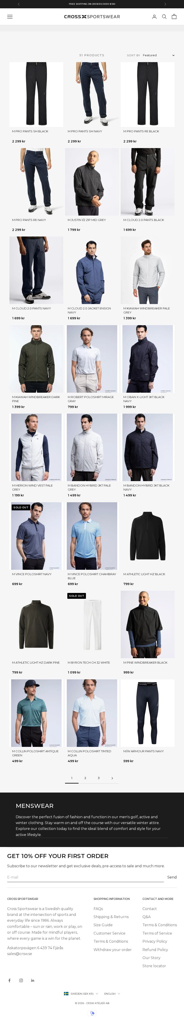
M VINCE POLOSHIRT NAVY (32, 574)
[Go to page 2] (112, 778)
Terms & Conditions (111, 941)
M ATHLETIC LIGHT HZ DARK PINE (36, 662)
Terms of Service (157, 933)
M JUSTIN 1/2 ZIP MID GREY (87, 220)
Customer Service (109, 933)
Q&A (146, 917)
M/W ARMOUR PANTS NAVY (143, 751)
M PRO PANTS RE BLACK (141, 131)
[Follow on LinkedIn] (33, 980)
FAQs (98, 909)
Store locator (154, 966)
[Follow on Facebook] (9, 980)
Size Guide (103, 925)
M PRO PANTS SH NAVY (85, 131)
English (110, 993)
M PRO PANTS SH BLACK (30, 131)
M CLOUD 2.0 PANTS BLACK (143, 220)
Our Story (151, 958)
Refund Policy (155, 950)
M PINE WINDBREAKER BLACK (145, 662)
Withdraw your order (113, 950)
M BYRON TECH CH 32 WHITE (89, 662)
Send (172, 877)
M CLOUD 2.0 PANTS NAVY (31, 308)
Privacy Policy (154, 941)
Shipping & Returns (111, 917)
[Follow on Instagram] (21, 980)
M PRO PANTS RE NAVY (29, 220)
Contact (149, 909)
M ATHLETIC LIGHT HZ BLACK (144, 574)
